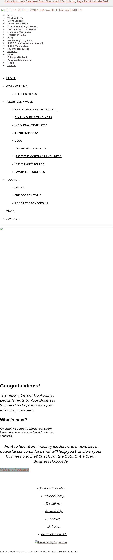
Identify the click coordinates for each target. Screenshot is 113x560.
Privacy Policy (54, 496)
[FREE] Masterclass (17, 46)
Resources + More (17, 23)
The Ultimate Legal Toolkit (22, 26)
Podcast (12, 51)
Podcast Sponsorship (19, 60)
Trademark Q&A (16, 34)
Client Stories (15, 20)
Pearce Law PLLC (54, 534)
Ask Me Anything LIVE (19, 40)
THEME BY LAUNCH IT (67, 552)
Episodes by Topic (17, 57)
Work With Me (15, 18)
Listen (10, 54)
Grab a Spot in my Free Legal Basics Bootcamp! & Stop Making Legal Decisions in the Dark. (56, 1)
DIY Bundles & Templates (21, 29)
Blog (10, 37)
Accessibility (54, 511)
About (10, 15)
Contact (11, 65)
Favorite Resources (18, 48)
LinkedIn (53, 526)
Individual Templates (19, 32)
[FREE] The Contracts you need (25, 43)
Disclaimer (54, 503)
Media (10, 62)
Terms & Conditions (54, 488)
